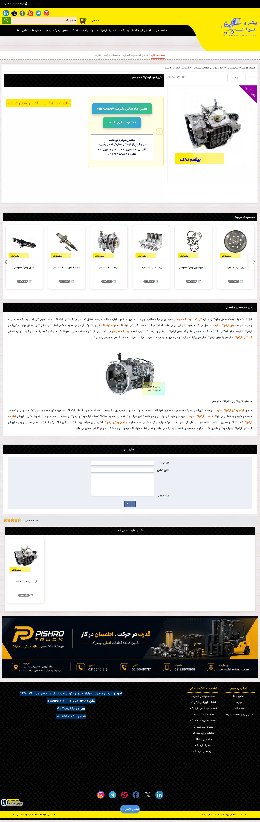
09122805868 (66, 708)
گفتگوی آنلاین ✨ (130, 809)
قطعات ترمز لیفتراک (203, 727)
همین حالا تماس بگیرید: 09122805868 (122, 108)
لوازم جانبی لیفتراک (203, 752)
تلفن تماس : (162, 470)
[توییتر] (14, 13)
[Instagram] (46, 13)
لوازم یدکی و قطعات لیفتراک (208, 68)
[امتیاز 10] (20, 520)
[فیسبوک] (22, 13)
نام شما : (164, 463)
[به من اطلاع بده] (183, 77)
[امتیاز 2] (6, 520)
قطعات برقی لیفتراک (203, 733)
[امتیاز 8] (17, 520)
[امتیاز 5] (11, 520)
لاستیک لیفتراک (203, 745)
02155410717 (55, 701)
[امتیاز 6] (13, 520)
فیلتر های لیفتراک (203, 739)
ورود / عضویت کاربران (13, 4)
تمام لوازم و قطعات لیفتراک (239, 715)
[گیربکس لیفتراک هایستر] (212, 130)
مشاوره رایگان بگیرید (122, 122)
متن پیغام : (163, 496)
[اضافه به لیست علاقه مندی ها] (173, 77)
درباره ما (239, 702)
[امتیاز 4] (10, 520)
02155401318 (77, 701)
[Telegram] (38, 13)
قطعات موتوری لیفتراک (203, 696)
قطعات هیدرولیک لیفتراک (203, 721)
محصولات (232, 68)
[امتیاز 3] (8, 520)
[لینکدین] (6, 13)
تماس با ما (238, 696)
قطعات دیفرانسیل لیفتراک (203, 709)
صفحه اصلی (248, 68)
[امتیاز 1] (4, 520)
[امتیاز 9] (18, 520)
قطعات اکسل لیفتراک (203, 715)
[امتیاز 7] (15, 520)
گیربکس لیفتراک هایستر (176, 68)
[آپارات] (30, 13)
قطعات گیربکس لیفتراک (203, 702)
